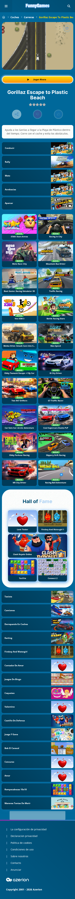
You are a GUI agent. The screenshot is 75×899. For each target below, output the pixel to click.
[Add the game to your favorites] (67, 28)
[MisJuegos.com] (4, 17)
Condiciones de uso (22, 849)
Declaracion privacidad (24, 836)
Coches (14, 17)
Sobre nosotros (19, 856)
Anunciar (16, 869)
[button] (69, 6)
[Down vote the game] (37, 114)
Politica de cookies (21, 842)
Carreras (29, 17)
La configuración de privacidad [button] (29, 829)
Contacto (16, 863)
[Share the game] (16, 114)
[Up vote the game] (58, 114)
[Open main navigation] (6, 6)
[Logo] (37, 6)
